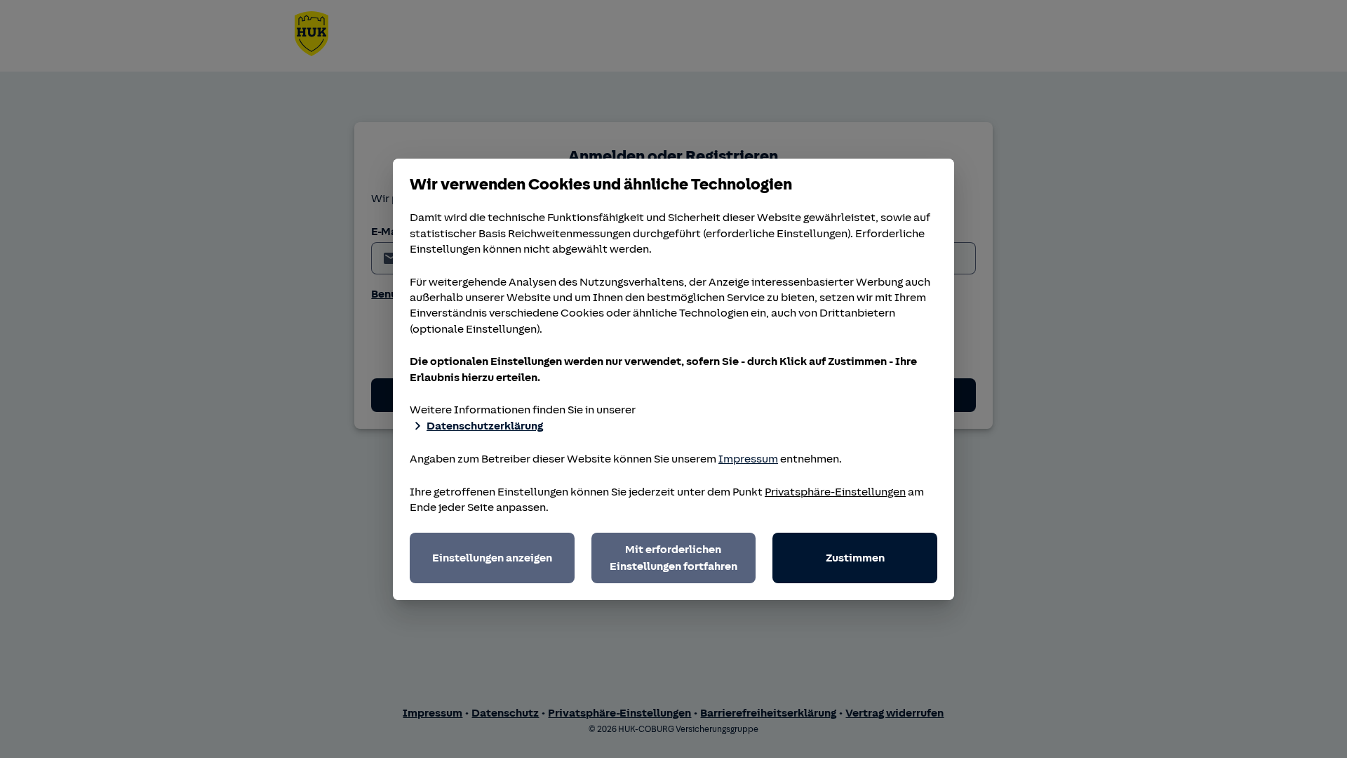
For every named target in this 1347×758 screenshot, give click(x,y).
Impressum (748, 459)
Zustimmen (855, 558)
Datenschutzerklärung (485, 426)
